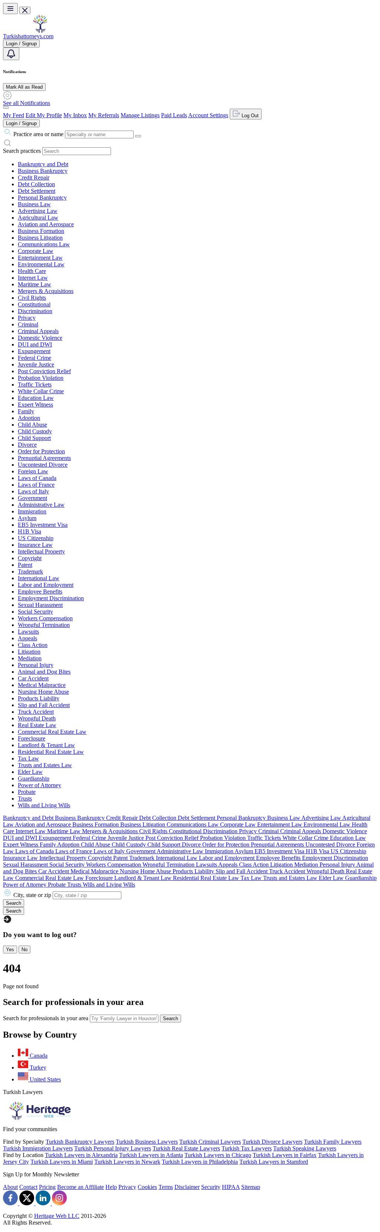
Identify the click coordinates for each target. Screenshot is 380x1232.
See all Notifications (26, 103)
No (24, 949)
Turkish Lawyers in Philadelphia (200, 1162)
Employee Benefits (40, 591)
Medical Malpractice (42, 685)
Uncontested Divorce (43, 464)
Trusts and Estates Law (45, 765)
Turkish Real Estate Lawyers (186, 1148)
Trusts (25, 798)
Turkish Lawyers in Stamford (273, 1162)
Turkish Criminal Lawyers (210, 1142)
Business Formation (41, 231)
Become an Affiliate (80, 1187)
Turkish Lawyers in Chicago (217, 1155)
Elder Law (30, 772)
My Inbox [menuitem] (75, 115)
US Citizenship (35, 538)
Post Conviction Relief (44, 371)
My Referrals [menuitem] (103, 115)
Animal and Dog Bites (44, 671)
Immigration (32, 511)
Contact (28, 1187)
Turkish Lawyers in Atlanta (151, 1155)
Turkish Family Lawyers (332, 1142)
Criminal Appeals (38, 331)
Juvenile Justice (36, 364)
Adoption (29, 418)
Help (111, 1187)
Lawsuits (28, 631)
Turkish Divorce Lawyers (272, 1142)
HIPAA (231, 1187)
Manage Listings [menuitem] (140, 115)
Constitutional (34, 304)
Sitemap (250, 1187)
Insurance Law (35, 545)
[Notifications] (11, 53)
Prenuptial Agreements (44, 458)
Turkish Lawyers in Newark (127, 1162)
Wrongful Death (37, 718)
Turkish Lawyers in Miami (61, 1162)
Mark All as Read (24, 87)
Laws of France (36, 485)
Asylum (27, 518)
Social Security (35, 611)
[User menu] (6, 107)
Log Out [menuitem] (249, 115)
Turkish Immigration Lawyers (38, 1148)
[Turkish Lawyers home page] (40, 31)
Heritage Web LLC (56, 1216)
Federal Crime (34, 358)
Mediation (30, 658)
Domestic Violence (40, 338)
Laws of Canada (37, 478)
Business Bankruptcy (43, 171)
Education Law (36, 398)
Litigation (29, 651)
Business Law (34, 204)
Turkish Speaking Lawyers (304, 1148)
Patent (25, 565)
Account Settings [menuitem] (208, 115)
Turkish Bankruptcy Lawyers (80, 1142)
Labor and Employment (45, 585)
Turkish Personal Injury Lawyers (112, 1148)
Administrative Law (41, 505)
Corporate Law (35, 251)
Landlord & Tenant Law (46, 745)
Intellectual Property (41, 551)
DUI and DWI (35, 344)
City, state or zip (32, 895)
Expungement (34, 351)
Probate (27, 792)
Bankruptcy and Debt (43, 164)
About (10, 1187)
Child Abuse (32, 424)
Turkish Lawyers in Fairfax (285, 1155)
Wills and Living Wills (44, 805)
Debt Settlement (36, 191)
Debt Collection (36, 184)
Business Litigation (40, 237)
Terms (165, 1187)
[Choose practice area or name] (138, 136)
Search (170, 1018)
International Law (38, 578)
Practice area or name (38, 134)
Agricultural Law (38, 217)
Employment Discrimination (51, 598)
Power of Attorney (39, 785)
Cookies (147, 1187)
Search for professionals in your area (45, 1018)
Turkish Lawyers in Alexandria (81, 1155)
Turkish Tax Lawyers (247, 1148)
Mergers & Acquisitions (45, 291)
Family (26, 411)
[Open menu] (10, 8)
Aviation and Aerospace (46, 224)
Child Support (34, 438)
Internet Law (33, 278)
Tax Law (28, 758)
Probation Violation (40, 378)
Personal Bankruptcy (42, 197)
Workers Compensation (45, 618)
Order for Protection (41, 451)
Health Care (32, 271)
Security (210, 1187)
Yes (10, 949)
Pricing (47, 1187)
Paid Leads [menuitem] (174, 115)
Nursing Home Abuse (43, 692)
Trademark (30, 571)
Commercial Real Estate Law (52, 732)
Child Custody (35, 431)
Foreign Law (33, 471)
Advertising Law (38, 211)
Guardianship (33, 778)
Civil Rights (32, 298)
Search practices (22, 151)
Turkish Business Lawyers (147, 1142)
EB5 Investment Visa (43, 525)
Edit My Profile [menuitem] (44, 115)
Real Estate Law (37, 725)
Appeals (27, 638)
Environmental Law (41, 264)
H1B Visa (29, 531)
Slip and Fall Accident (44, 705)
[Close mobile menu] (24, 10)
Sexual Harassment (40, 605)
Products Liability (38, 698)
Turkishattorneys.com (28, 36)
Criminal (28, 324)
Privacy (27, 318)
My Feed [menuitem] (13, 115)
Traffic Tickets (35, 384)
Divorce (27, 444)
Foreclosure (31, 738)
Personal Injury (35, 665)
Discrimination (35, 311)
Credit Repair (33, 177)
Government (32, 498)
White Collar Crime (41, 391)
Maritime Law (34, 284)
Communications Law (44, 244)
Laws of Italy (33, 491)
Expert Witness (35, 404)
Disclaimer (187, 1187)
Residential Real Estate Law (51, 752)
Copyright (30, 558)
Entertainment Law (40, 257)
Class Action (33, 645)
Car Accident (33, 678)
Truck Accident (36, 712)
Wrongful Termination (44, 625)
